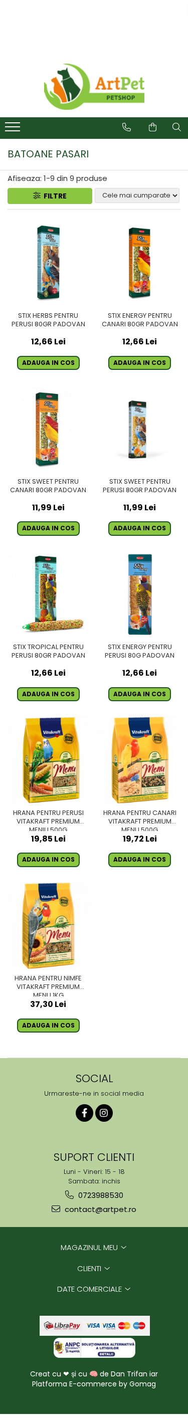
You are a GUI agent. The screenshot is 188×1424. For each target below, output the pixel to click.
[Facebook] (84, 1113)
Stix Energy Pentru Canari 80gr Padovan (140, 320)
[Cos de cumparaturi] (152, 127)
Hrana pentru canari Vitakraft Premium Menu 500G (139, 820)
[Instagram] (104, 1113)
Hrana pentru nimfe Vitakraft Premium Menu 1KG (48, 985)
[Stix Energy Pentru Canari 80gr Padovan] (140, 263)
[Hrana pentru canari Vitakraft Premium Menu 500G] (140, 760)
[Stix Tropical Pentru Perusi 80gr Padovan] (48, 595)
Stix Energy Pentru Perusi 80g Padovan (139, 651)
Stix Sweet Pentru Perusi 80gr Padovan (139, 486)
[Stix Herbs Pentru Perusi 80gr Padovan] (48, 263)
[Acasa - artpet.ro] (94, 87)
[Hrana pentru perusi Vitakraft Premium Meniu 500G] (48, 760)
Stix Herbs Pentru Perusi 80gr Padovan (48, 320)
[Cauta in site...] (176, 127)
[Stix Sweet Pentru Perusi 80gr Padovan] (140, 429)
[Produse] (14, 129)
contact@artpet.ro (99, 1209)
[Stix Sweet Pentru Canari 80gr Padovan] (48, 429)
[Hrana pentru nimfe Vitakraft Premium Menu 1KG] (48, 926)
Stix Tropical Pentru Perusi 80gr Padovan (48, 651)
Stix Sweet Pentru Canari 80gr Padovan (48, 486)
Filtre (54, 196)
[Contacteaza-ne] (126, 127)
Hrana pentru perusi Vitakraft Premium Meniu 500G (48, 820)
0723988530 (99, 1195)
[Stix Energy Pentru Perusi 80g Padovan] (140, 595)
